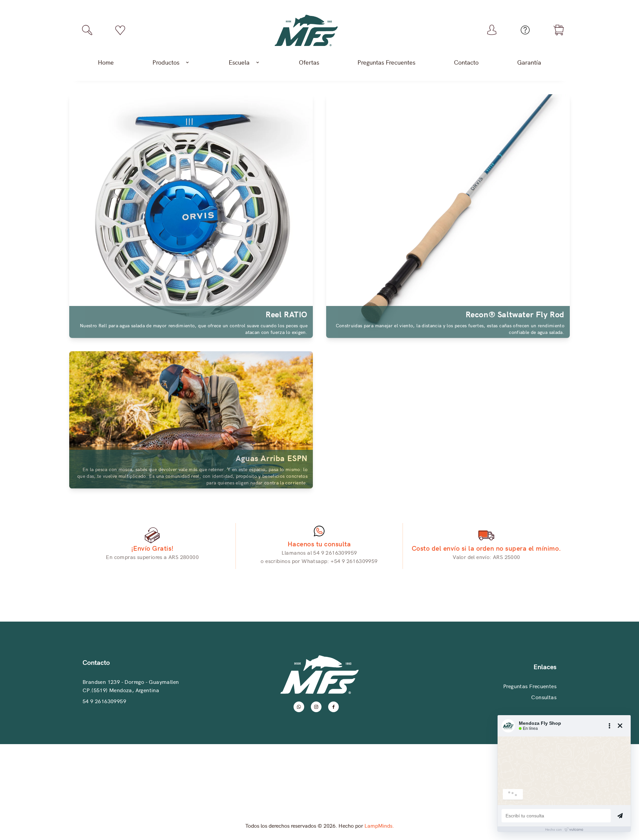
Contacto (466, 62)
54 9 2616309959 (104, 700)
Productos (165, 62)
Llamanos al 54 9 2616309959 (319, 552)
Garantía (529, 62)
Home (106, 62)
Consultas (543, 696)
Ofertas (309, 62)
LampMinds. (379, 825)
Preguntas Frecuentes (386, 62)
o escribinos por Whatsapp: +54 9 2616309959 (319, 560)
